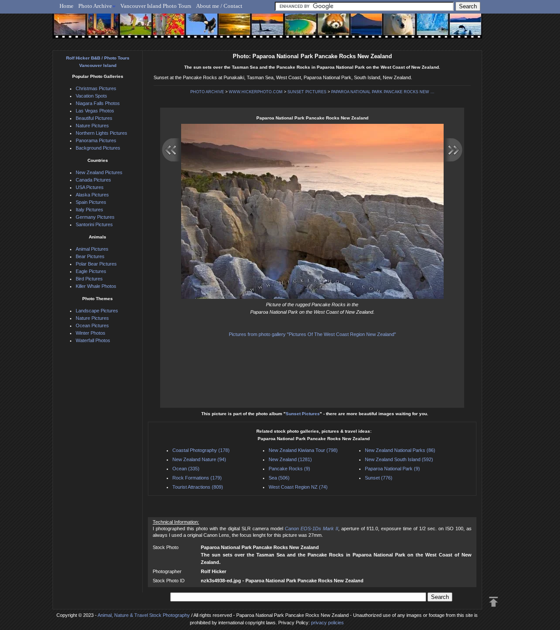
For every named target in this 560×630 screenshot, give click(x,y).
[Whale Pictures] (262, 29)
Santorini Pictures (94, 224)
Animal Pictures (92, 249)
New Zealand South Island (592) (399, 459)
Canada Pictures (93, 179)
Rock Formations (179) (197, 477)
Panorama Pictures (96, 140)
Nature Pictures (92, 125)
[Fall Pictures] (165, 29)
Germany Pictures (95, 217)
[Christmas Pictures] (100, 29)
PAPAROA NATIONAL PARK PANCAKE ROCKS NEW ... (382, 92)
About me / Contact (219, 6)
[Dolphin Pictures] (457, 29)
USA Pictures (90, 187)
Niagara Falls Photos (98, 103)
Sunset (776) (378, 477)
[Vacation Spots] (295, 29)
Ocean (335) (186, 468)
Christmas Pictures (96, 88)
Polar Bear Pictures (96, 263)
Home (67, 6)
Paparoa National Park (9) (392, 468)
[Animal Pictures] (327, 29)
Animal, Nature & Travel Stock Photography (144, 615)
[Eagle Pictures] (198, 29)
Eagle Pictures (91, 271)
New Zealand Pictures (99, 172)
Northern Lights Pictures (101, 133)
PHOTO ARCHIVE (207, 92)
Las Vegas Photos (95, 110)
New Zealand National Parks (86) (400, 450)
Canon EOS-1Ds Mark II (311, 528)
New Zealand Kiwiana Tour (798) (303, 450)
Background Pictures (98, 147)
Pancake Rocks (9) (289, 468)
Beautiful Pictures (94, 118)
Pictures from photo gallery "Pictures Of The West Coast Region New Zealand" (312, 334)
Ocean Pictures (92, 325)
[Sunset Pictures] (68, 29)
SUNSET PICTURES (306, 92)
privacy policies (327, 622)
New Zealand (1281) (290, 459)
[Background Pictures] (230, 29)
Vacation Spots (91, 95)
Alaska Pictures (92, 194)
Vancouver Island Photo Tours (155, 6)
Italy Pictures (89, 209)
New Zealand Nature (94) (199, 459)
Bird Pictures (89, 278)
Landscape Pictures (97, 310)
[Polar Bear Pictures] (392, 29)
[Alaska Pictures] (424, 29)
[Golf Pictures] (133, 29)
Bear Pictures (90, 256)
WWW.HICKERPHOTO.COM (256, 92)
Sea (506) (279, 477)
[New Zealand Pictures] (359, 29)
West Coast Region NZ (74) (298, 487)
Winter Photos (90, 333)
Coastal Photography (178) (201, 450)
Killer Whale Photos (96, 286)
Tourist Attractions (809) (197, 487)
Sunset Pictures (303, 413)
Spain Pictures (91, 202)
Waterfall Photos (93, 340)
